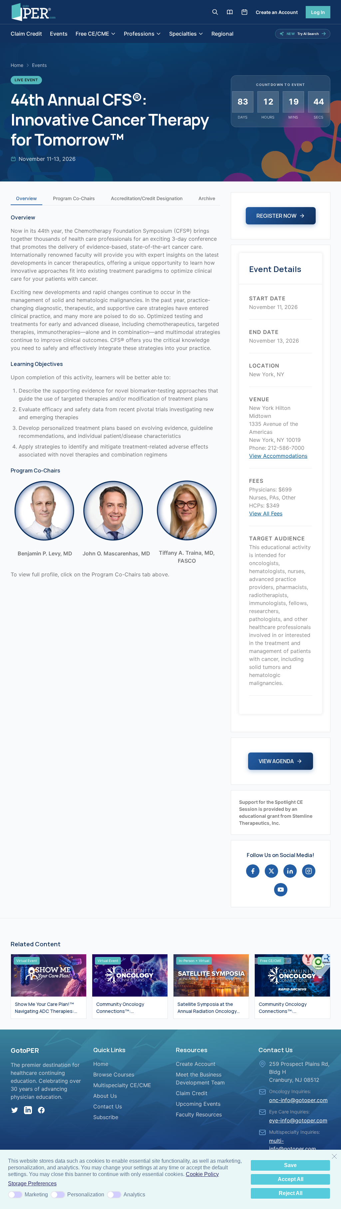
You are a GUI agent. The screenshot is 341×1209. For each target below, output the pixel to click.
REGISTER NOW (276, 215)
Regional (222, 33)
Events (59, 33)
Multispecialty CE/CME (122, 1085)
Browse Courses (113, 1074)
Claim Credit (26, 33)
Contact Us (107, 1106)
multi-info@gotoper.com (292, 1144)
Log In (318, 12)
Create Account (195, 1063)
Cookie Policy (202, 1174)
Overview (26, 198)
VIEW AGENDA (276, 761)
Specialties (183, 33)
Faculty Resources (199, 1114)
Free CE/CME (92, 33)
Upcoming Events (198, 1103)
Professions (139, 33)
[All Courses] (229, 12)
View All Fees (265, 513)
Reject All (290, 1193)
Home (17, 65)
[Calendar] (244, 12)
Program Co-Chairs (74, 198)
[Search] (215, 12)
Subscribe (105, 1117)
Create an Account (277, 12)
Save (290, 1165)
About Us (105, 1095)
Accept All (290, 1179)
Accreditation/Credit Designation (146, 198)
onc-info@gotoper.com (298, 1100)
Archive (206, 198)
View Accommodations (278, 456)
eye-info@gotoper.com (298, 1120)
